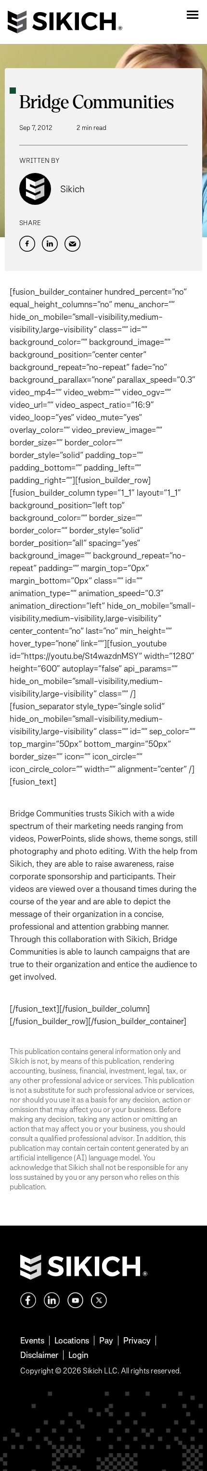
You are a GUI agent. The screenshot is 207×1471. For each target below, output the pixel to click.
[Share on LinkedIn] (50, 244)
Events (32, 1340)
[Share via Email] (72, 244)
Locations (71, 1340)
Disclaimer (39, 1355)
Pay (106, 1340)
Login (78, 1355)
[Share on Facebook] (27, 244)
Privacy (137, 1340)
